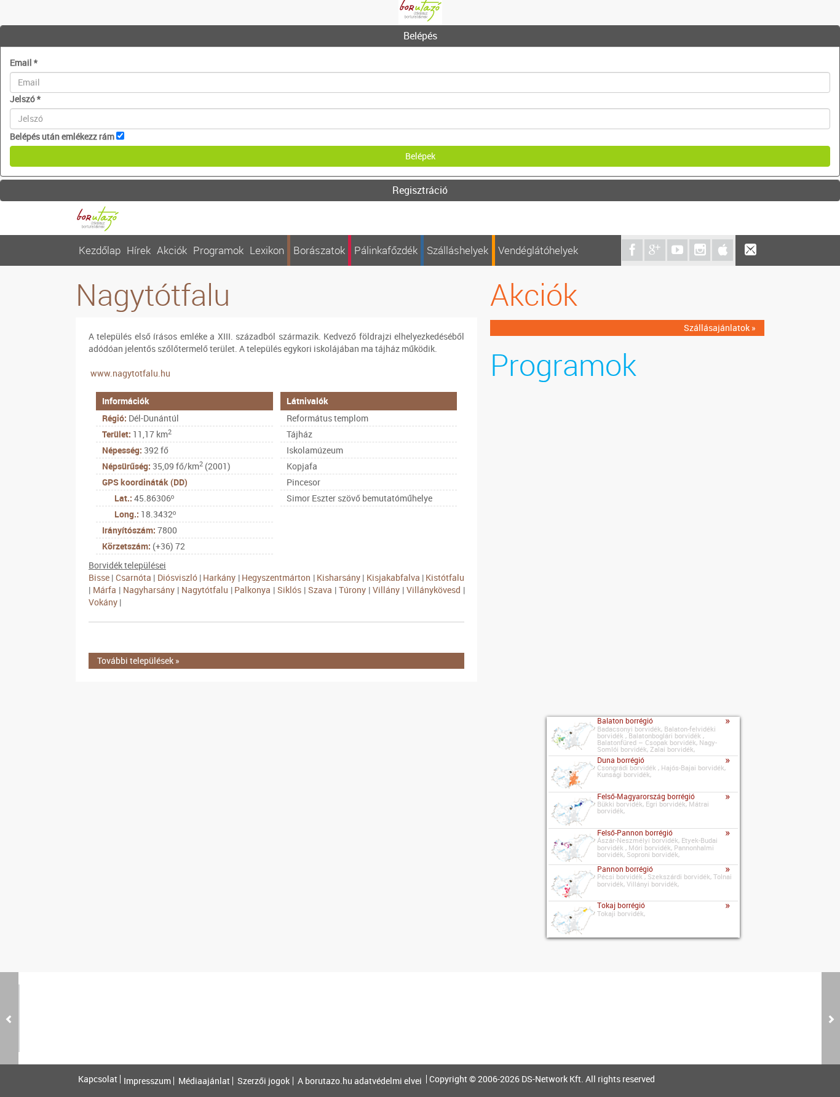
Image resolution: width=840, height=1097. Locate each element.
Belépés (420, 35)
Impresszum (147, 1081)
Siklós (289, 590)
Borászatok (319, 250)
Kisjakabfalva (393, 577)
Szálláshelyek (457, 250)
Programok (218, 250)
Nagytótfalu (204, 590)
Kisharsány (338, 577)
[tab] (420, 36)
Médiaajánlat (204, 1081)
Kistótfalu (445, 577)
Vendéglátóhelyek (538, 250)
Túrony (352, 590)
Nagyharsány (149, 590)
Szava (320, 590)
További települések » (138, 660)
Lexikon (267, 250)
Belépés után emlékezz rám (62, 136)
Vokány (103, 602)
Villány (386, 590)
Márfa (104, 590)
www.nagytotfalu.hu (130, 373)
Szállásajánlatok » (720, 327)
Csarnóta (133, 577)
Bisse (99, 577)
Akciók (172, 250)
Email (24, 62)
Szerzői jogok (263, 1081)
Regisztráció (420, 190)
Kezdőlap (100, 250)
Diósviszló (177, 577)
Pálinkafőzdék (386, 250)
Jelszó (25, 99)
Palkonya (252, 590)
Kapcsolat (97, 1079)
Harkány (219, 577)
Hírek (139, 250)
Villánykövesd (433, 590)
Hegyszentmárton (276, 577)
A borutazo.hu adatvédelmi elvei (360, 1081)
